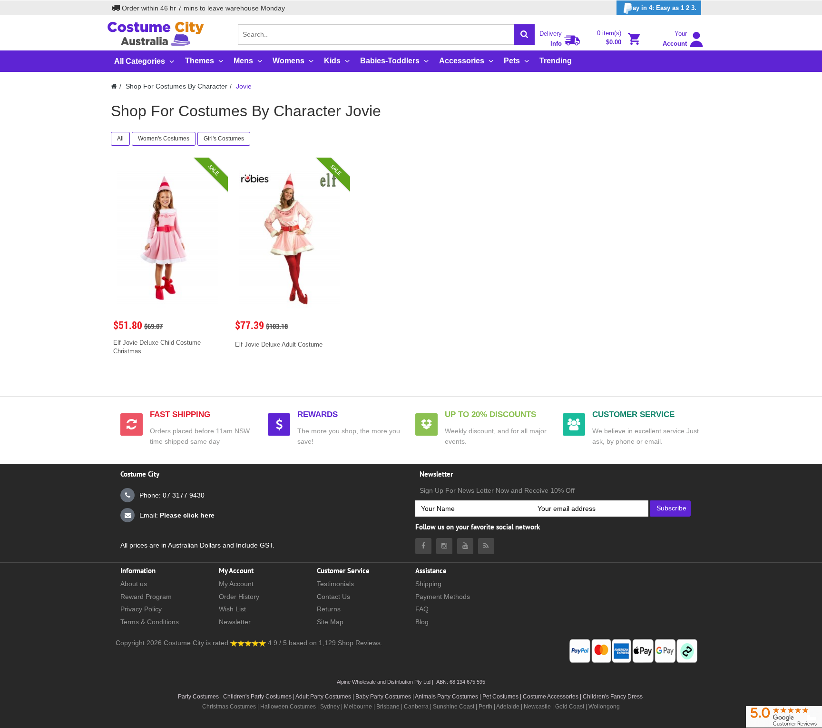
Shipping (428, 584)
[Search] (524, 34)
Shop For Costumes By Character (176, 86)
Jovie (244, 86)
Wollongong (604, 706)
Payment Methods (442, 596)
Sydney (330, 706)
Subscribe (671, 508)
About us (133, 584)
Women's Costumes (163, 138)
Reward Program (146, 596)
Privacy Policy (141, 609)
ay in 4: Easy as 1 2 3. (664, 7)
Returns (329, 609)
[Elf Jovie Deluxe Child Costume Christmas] (167, 238)
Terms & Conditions (149, 622)
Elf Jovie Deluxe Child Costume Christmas (157, 347)
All (120, 138)
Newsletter (235, 622)
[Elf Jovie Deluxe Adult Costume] (289, 238)
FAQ (422, 609)
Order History (239, 596)
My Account (236, 584)
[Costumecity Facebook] (423, 546)
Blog (422, 622)
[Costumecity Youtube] (465, 546)
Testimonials (335, 584)
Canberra (416, 706)
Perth (485, 706)
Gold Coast (569, 706)
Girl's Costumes (224, 138)
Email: (177, 515)
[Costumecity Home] (114, 86)
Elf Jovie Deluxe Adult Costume (279, 344)
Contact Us (333, 596)
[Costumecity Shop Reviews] (248, 643)
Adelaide (507, 706)
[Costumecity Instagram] (444, 546)
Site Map (330, 622)
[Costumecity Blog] (486, 546)
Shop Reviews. (360, 643)
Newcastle (538, 706)
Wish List (232, 609)
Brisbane (388, 706)
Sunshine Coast (453, 706)
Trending (555, 61)
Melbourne (358, 706)
